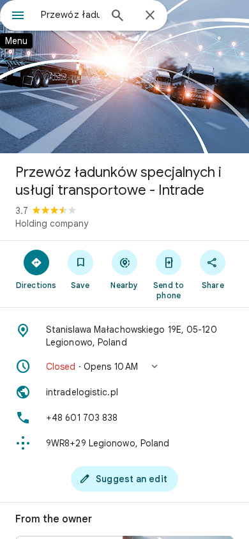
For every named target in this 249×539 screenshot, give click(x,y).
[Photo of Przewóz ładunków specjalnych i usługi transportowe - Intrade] (124, 76)
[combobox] (70, 14)
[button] (124, 366)
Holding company (51, 223)
